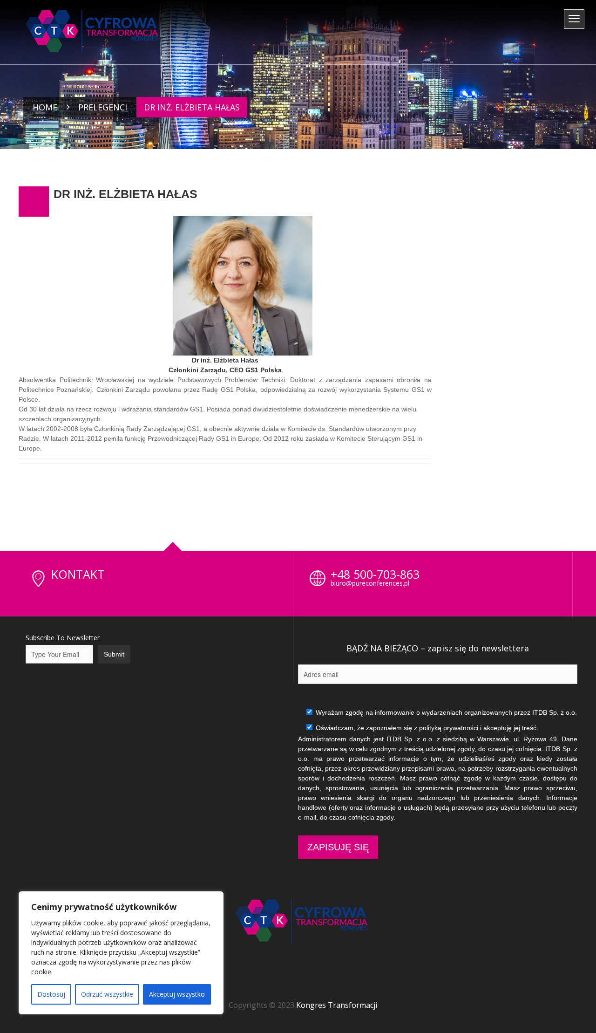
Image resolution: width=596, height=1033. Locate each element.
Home (45, 107)
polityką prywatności (448, 728)
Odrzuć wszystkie (107, 994)
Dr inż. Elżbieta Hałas (125, 193)
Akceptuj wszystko (177, 994)
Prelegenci (102, 107)
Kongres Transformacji (336, 1005)
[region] (121, 952)
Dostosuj (51, 994)
